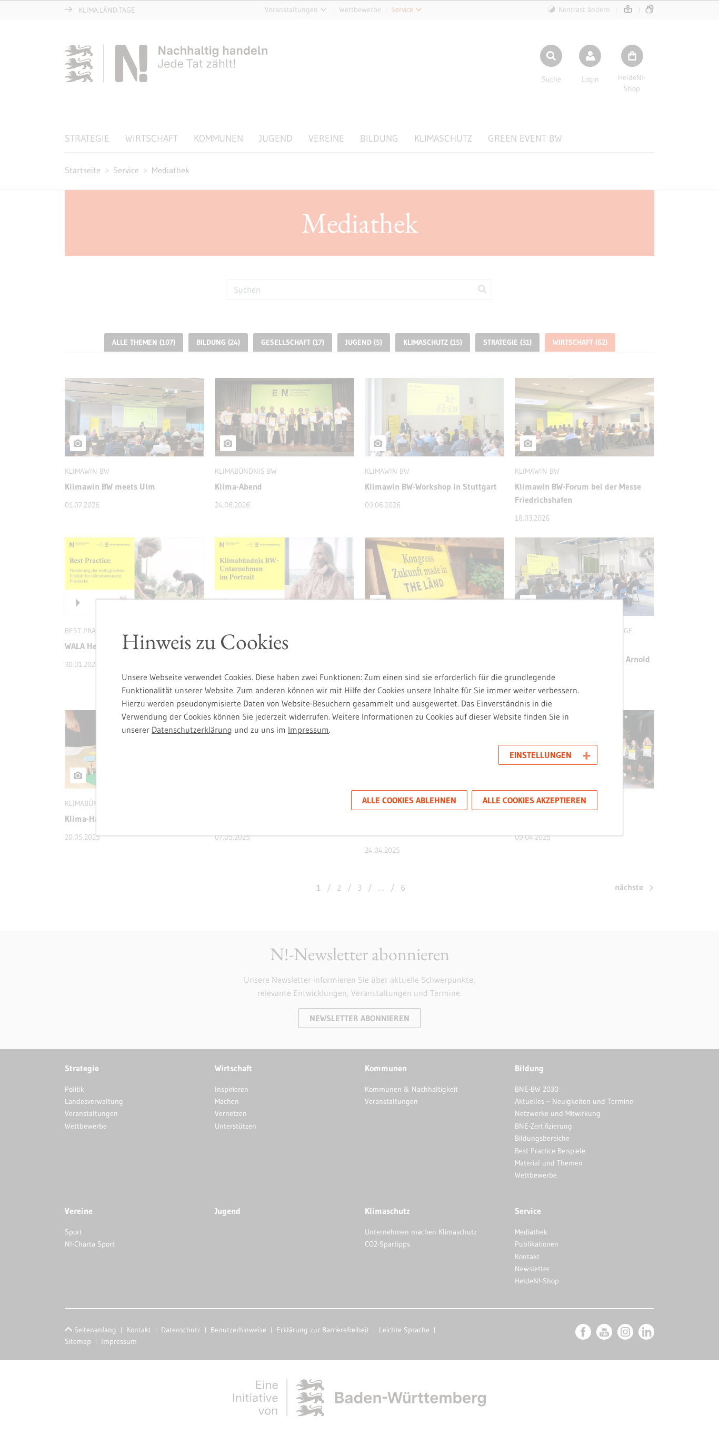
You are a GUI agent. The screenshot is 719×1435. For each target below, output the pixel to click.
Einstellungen (541, 755)
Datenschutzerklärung (192, 729)
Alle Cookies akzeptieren (534, 800)
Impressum (308, 729)
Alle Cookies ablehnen (409, 800)
